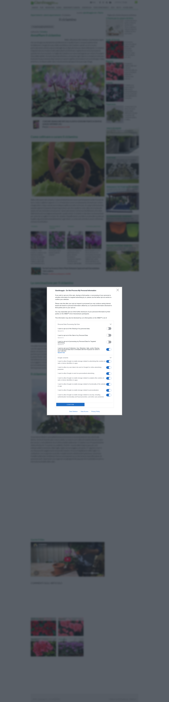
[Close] (118, 291)
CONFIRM (70, 404)
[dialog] (84, 351)
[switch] (108, 328)
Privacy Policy (95, 411)
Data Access (84, 411)
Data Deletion (73, 411)
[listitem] (84, 324)
